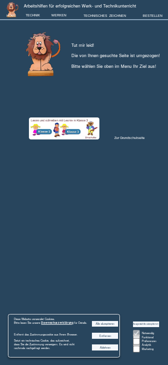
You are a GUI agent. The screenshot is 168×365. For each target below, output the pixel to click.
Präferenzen (149, 341)
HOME (11, 16)
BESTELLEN (152, 15)
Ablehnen (105, 348)
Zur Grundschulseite (129, 137)
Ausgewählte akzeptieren (146, 323)
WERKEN (58, 15)
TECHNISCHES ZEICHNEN (105, 15)
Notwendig (148, 333)
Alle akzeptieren (105, 324)
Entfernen (105, 336)
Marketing (148, 349)
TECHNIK (33, 15)
